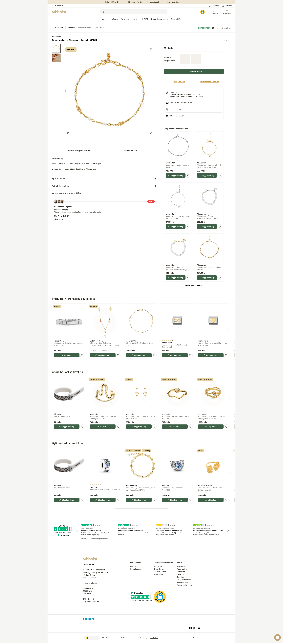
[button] (194, 102)
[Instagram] (194, 628)
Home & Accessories (159, 19)
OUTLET (145, 19)
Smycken (125, 19)
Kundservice (216, 6)
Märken (115, 19)
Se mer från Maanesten (193, 285)
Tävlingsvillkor (182, 582)
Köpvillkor (181, 566)
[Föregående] (65, 91)
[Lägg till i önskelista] (151, 49)
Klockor (135, 19)
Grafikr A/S (154, 637)
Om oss (133, 566)
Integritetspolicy (184, 579)
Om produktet (179, 82)
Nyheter (105, 19)
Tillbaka (60, 27)
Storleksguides (160, 571)
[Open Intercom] (277, 637)
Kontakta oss (135, 569)
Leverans (180, 574)
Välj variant (68, 355)
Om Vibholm (58, 6)
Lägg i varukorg (195, 71)
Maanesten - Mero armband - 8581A (90, 27)
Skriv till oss (58, 219)
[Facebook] (190, 628)
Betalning (181, 571)
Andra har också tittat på (209, 82)
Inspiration (158, 574)
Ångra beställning (184, 585)
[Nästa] (153, 91)
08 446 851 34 (61, 216)
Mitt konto (228, 6)
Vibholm (71, 27)
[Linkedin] (199, 628)
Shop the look (159, 569)
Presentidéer (176, 19)
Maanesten (56, 36)
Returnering (182, 569)
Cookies (180, 577)
